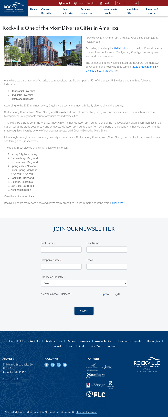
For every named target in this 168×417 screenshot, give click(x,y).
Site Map (96, 346)
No (119, 294)
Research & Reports (152, 11)
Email (90, 260)
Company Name (51, 260)
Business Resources (86, 11)
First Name (48, 243)
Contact (111, 346)
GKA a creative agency (86, 412)
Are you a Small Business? (57, 294)
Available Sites (132, 11)
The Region (153, 341)
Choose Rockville (46, 11)
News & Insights (75, 346)
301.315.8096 (10, 379)
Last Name (93, 243)
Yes (107, 294)
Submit (84, 311)
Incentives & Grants (110, 11)
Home (33, 9)
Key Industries (67, 11)
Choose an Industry (53, 277)
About (57, 346)
